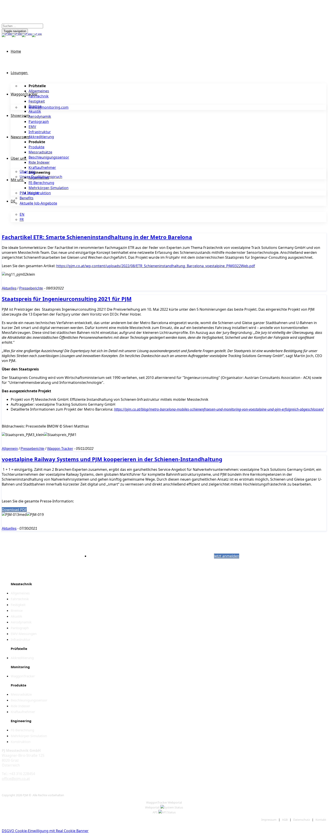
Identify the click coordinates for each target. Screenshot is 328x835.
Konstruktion (40, 192)
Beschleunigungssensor (49, 157)
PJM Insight (29, 192)
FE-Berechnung (41, 182)
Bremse (17, 610)
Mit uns (17, 179)
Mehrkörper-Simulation (49, 187)
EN (22, 214)
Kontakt (321, 820)
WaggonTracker (24, 94)
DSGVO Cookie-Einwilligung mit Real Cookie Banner (45, 830)
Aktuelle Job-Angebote (38, 203)
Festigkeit (37, 101)
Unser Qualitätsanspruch (41, 176)
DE (13, 201)
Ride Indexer (39, 162)
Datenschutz (301, 820)
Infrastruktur (40, 131)
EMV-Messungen (24, 633)
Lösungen (19, 72)
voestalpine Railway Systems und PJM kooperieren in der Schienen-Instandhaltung (112, 459)
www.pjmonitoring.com (49, 107)
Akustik (35, 111)
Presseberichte (31, 288)
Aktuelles (9, 288)
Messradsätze (40, 152)
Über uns (18, 158)
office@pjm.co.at (16, 778)
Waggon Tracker (60, 449)
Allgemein (10, 449)
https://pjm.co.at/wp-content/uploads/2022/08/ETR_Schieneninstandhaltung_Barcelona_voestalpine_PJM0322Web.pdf (155, 265)
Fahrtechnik (39, 96)
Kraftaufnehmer (42, 167)
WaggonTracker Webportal (164, 802)
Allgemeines (39, 91)
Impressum (268, 820)
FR (22, 219)
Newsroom (20, 136)
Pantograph (39, 121)
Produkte (36, 147)
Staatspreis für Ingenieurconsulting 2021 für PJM (67, 298)
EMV (32, 126)
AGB (285, 820)
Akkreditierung (41, 136)
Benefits (26, 198)
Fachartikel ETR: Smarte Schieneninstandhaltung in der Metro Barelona (97, 237)
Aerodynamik (40, 116)
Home (16, 51)
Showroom (20, 115)
